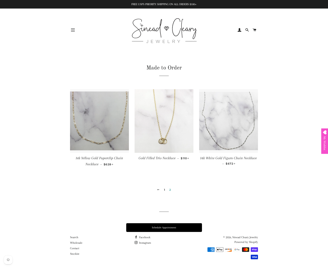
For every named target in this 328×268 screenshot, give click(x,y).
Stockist (74, 253)
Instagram (144, 242)
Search (74, 237)
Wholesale (76, 242)
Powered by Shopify (246, 242)
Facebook (144, 237)
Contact (74, 248)
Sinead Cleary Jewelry (245, 237)
